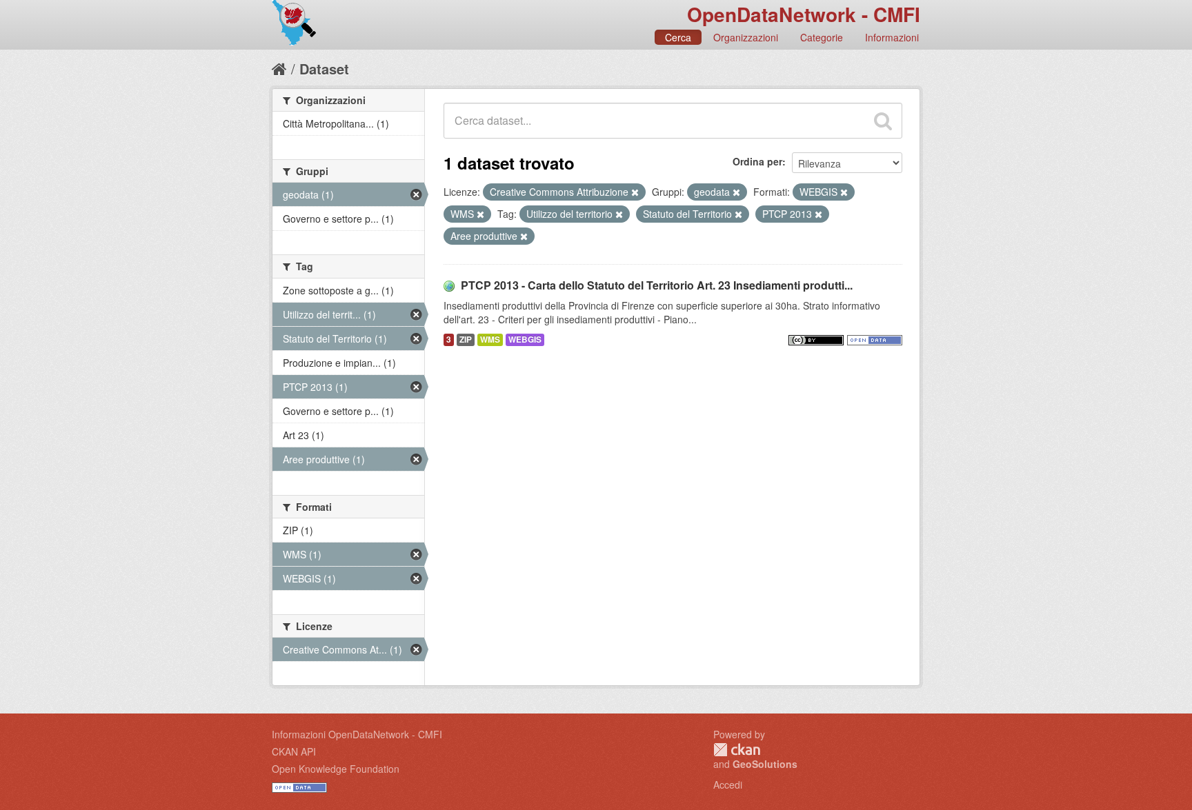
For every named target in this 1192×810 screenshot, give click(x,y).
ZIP (465, 339)
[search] (883, 120)
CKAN (736, 749)
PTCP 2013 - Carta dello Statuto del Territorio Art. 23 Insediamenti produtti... (657, 285)
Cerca (678, 37)
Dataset (324, 69)
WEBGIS (525, 339)
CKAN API (294, 751)
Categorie (821, 37)
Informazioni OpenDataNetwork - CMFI (357, 734)
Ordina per (757, 161)
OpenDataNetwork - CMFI (803, 14)
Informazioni (892, 37)
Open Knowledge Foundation (335, 769)
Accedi (727, 784)
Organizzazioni (745, 37)
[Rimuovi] (635, 192)
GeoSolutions (765, 764)
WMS (490, 339)
